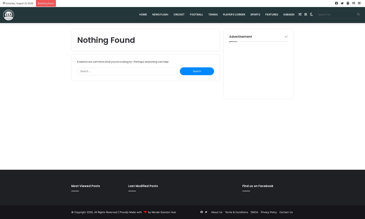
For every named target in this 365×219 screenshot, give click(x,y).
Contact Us (286, 212)
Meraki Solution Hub (164, 212)
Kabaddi (288, 14)
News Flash (160, 14)
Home (143, 14)
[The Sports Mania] (8, 15)
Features (271, 14)
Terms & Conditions (236, 212)
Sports (255, 14)
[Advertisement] (258, 69)
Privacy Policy (269, 212)
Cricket (179, 14)
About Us (216, 212)
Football (196, 14)
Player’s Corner (234, 14)
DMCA (254, 212)
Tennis (213, 14)
